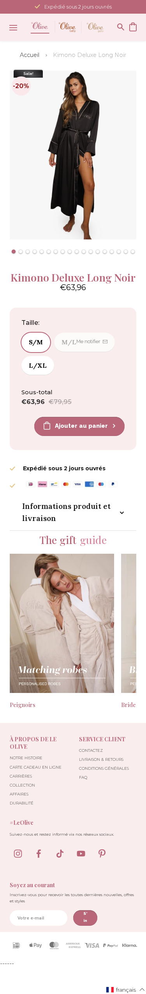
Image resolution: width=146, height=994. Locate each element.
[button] (14, 251)
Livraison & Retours (101, 759)
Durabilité (21, 803)
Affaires (19, 794)
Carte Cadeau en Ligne (36, 767)
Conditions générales (104, 768)
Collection (22, 785)
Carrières (21, 776)
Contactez (91, 750)
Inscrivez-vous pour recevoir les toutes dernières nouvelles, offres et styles (72, 898)
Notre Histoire (26, 757)
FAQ (83, 777)
